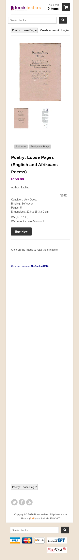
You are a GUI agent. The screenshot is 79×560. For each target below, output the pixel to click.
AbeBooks (36, 266)
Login (65, 30)
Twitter (14, 502)
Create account (49, 30)
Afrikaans (21, 146)
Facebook (22, 502)
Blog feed (29, 502)
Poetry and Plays (40, 146)
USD (45, 266)
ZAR (32, 518)
